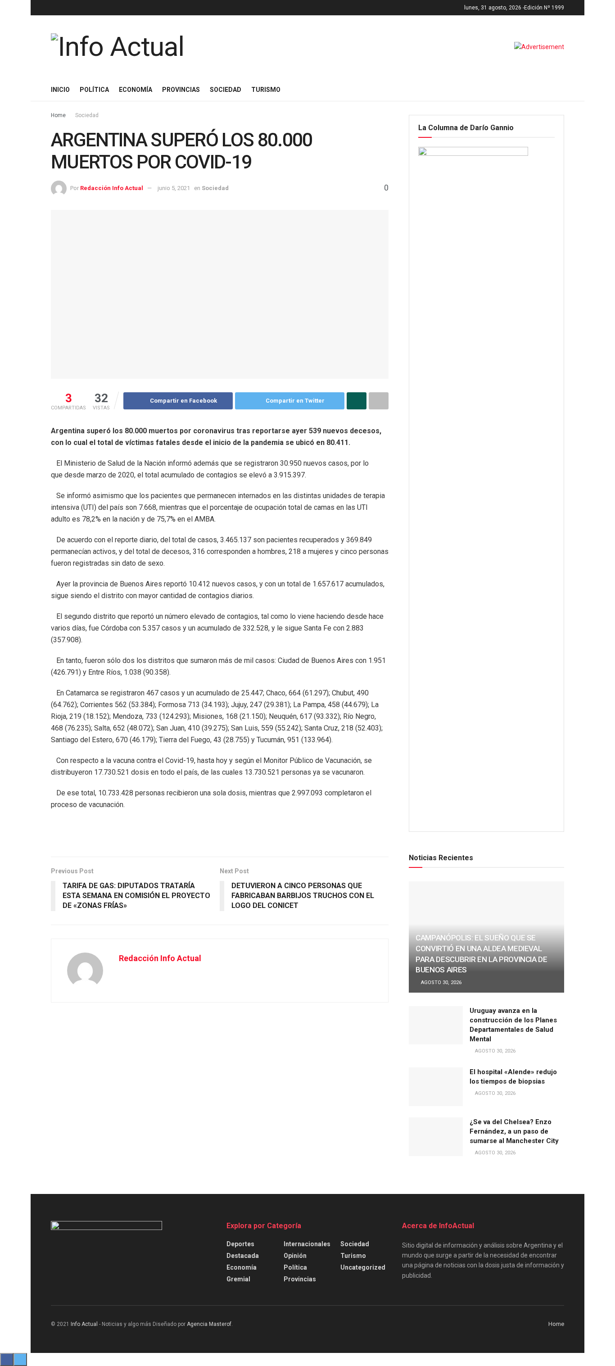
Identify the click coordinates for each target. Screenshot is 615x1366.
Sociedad (225, 89)
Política (94, 89)
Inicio (60, 89)
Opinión (295, 1255)
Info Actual (84, 1324)
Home (58, 115)
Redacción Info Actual (111, 188)
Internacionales (307, 1244)
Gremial (238, 1279)
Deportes (240, 1244)
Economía (135, 89)
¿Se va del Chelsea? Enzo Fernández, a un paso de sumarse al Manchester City (514, 1131)
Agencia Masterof (209, 1324)
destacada (242, 1255)
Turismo (265, 89)
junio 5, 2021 (174, 188)
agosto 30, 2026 (440, 982)
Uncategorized (362, 1267)
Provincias (181, 89)
